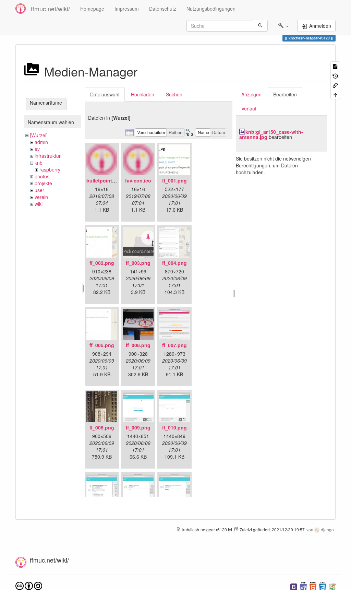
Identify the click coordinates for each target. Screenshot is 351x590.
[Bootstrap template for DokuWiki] (293, 586)
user (39, 190)
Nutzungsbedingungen (210, 8)
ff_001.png (174, 180)
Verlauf (248, 108)
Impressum (126, 8)
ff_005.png (101, 345)
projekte (43, 183)
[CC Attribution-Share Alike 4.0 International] (28, 585)
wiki (39, 203)
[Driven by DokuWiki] (332, 586)
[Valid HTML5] (313, 586)
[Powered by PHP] (303, 586)
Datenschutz (162, 8)
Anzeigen (251, 94)
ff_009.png (138, 427)
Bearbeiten (285, 94)
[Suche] (260, 26)
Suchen (174, 94)
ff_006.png (138, 345)
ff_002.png (101, 262)
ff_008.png (101, 427)
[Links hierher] (335, 85)
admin (41, 142)
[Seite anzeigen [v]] (335, 66)
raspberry (49, 169)
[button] (283, 25)
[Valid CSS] (322, 586)
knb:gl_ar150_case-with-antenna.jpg (271, 134)
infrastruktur (48, 155)
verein (41, 196)
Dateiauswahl (104, 94)
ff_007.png (174, 345)
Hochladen (142, 94)
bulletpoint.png (104, 180)
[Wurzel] (39, 135)
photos (42, 176)
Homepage (92, 8)
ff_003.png (138, 262)
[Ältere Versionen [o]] (335, 75)
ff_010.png (174, 427)
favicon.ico (138, 180)
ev (37, 148)
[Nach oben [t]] (335, 94)
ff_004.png (174, 262)
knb (39, 162)
